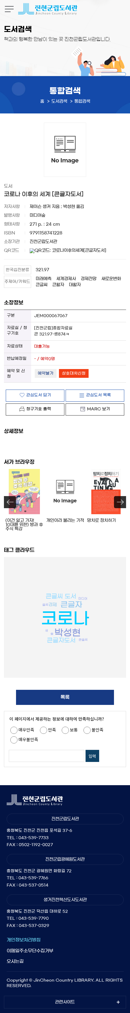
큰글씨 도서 (61, 596)
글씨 (45, 604)
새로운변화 (111, 279)
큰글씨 (41, 285)
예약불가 (46, 373)
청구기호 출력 (38, 409)
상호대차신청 (74, 373)
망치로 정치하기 (101, 520)
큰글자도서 (61, 640)
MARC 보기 (98, 409)
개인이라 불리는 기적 (65, 520)
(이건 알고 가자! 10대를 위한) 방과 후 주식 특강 (24, 524)
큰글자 (71, 604)
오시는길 (15, 961)
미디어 (82, 598)
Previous (10, 502)
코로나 (65, 618)
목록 (65, 697)
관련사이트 (65, 1002)
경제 (52, 604)
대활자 (75, 285)
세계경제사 (66, 279)
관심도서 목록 (98, 395)
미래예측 (43, 279)
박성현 (67, 632)
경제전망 (88, 279)
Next (120, 502)
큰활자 (58, 285)
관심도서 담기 (38, 395)
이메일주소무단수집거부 (30, 950)
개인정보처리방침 (24, 940)
